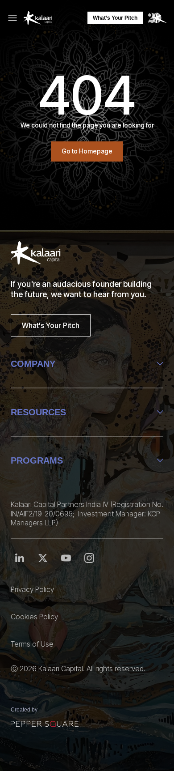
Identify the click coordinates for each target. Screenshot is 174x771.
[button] (15, 18)
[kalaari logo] (36, 252)
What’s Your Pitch (115, 18)
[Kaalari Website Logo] (38, 18)
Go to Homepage (87, 151)
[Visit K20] (157, 18)
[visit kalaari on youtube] (89, 558)
